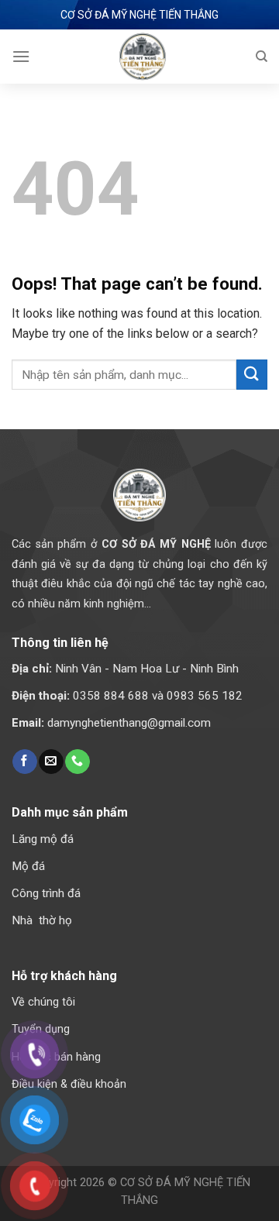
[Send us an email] (51, 761)
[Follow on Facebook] (24, 761)
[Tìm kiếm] (261, 56)
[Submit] (251, 374)
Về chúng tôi (43, 1002)
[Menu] (21, 56)
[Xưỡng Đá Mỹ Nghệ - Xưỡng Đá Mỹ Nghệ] (142, 56)
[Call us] (77, 761)
